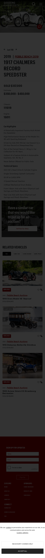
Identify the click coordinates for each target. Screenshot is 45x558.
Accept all (22, 551)
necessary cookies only (22, 544)
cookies (8, 527)
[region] (22, 540)
